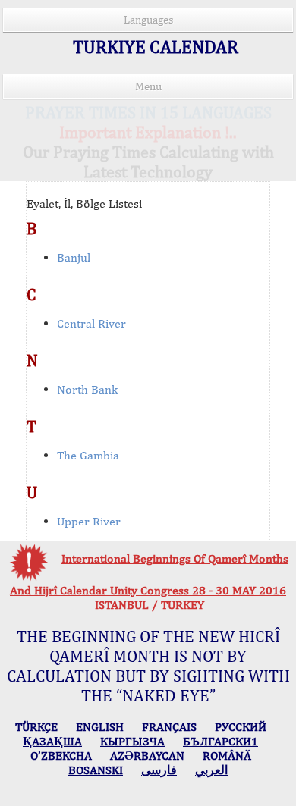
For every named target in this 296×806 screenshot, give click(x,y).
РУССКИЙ (240, 727)
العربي (211, 770)
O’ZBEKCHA (61, 755)
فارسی (159, 770)
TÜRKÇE (36, 727)
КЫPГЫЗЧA (132, 741)
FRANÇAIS (169, 727)
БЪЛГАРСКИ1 (220, 741)
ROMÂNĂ (227, 755)
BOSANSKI (95, 770)
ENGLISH (100, 727)
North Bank (87, 389)
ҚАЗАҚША (52, 741)
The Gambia (88, 455)
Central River (91, 323)
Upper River (89, 521)
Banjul (73, 257)
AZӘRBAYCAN (147, 755)
